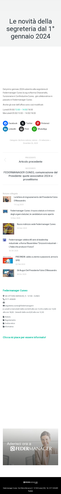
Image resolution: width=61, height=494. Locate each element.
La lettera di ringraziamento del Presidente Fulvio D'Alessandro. (36, 199)
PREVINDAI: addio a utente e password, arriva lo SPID (37, 258)
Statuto (7, 317)
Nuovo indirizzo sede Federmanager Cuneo (36, 224)
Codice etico (9, 323)
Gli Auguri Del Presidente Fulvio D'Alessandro (37, 270)
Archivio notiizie (24, 140)
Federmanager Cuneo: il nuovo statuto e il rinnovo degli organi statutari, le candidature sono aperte (32, 212)
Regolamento (10, 320)
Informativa (8, 327)
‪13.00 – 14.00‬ (21, 110)
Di (44, 140)
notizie (34, 140)
